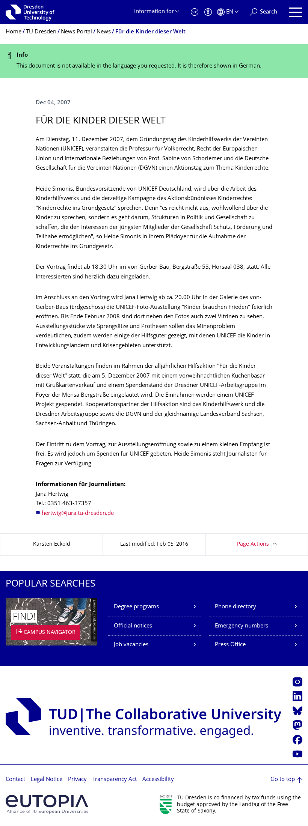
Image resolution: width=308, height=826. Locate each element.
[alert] (154, 61)
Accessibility (158, 779)
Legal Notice (46, 779)
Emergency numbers (241, 626)
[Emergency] (194, 12)
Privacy (77, 779)
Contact (15, 779)
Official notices (133, 626)
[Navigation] (295, 12)
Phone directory (235, 607)
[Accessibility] (208, 12)
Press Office (230, 645)
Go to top (282, 779)
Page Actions (253, 544)
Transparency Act (114, 779)
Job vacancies (131, 645)
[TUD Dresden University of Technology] (30, 12)
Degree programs (136, 607)
